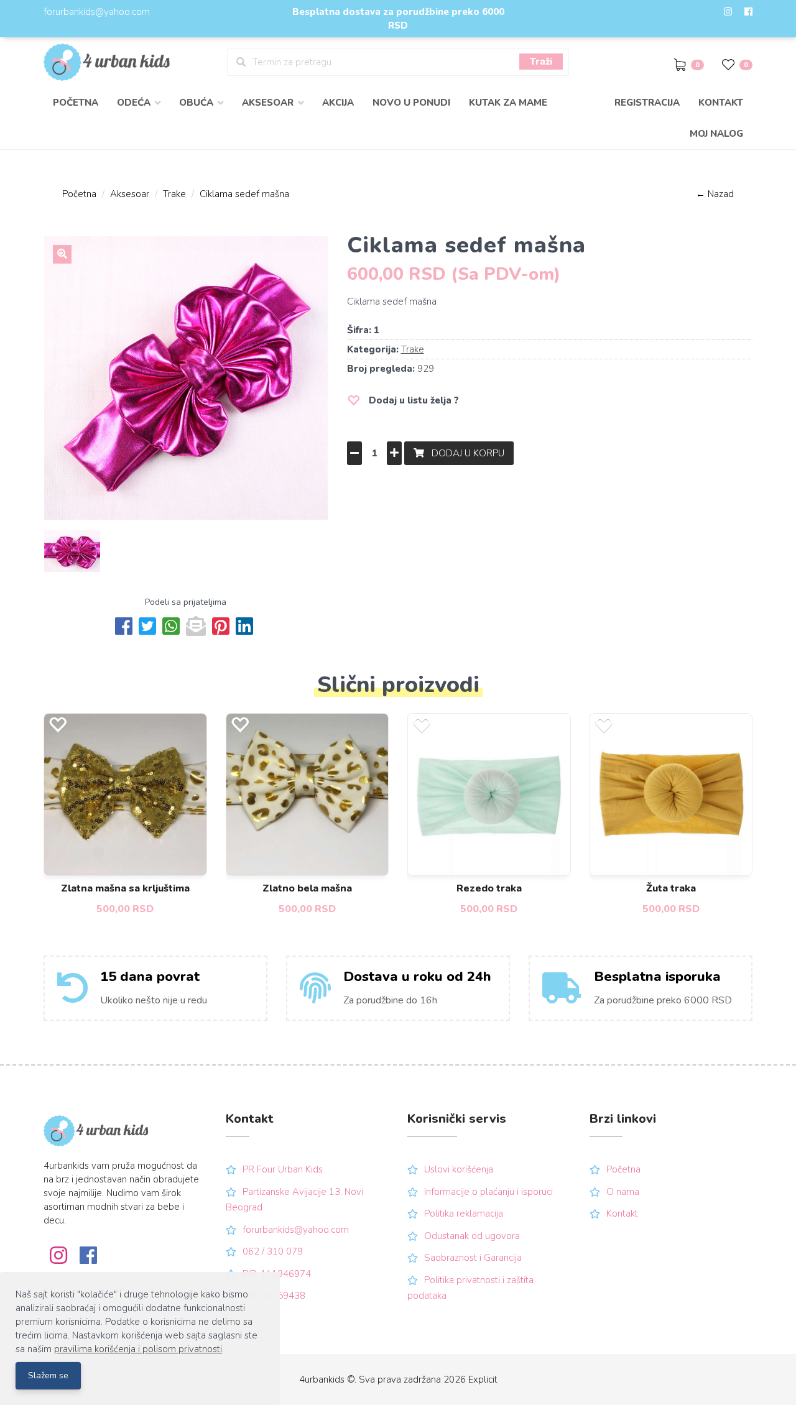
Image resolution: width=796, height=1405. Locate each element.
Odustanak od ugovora (472, 1236)
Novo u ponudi (411, 102)
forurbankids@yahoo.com (97, 12)
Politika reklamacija (463, 1213)
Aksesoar (129, 194)
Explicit (482, 1379)
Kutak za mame (508, 102)
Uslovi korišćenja (458, 1169)
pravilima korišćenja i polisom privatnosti (138, 1349)
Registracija (647, 102)
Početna (75, 102)
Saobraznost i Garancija (473, 1257)
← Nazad (715, 194)
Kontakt (720, 102)
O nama (622, 1192)
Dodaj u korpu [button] (464, 453)
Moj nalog (716, 133)
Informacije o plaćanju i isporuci (488, 1192)
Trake (174, 194)
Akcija (338, 102)
